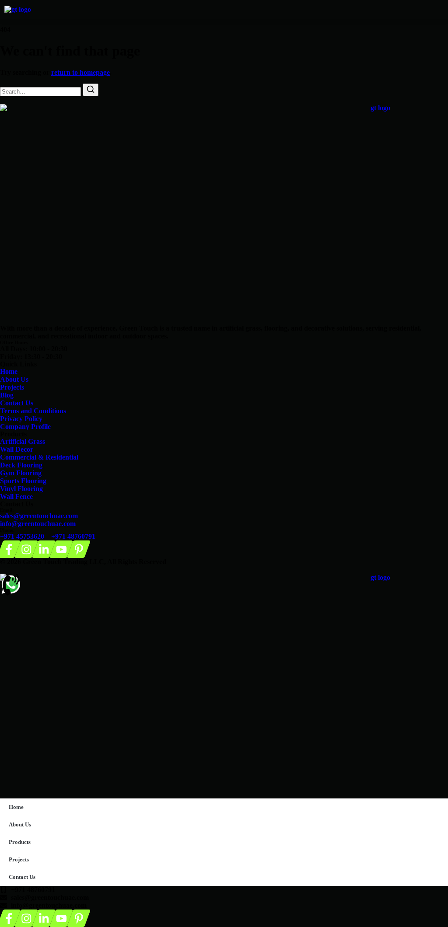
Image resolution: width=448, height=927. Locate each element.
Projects (19, 859)
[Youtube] (61, 549)
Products (20, 842)
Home (16, 807)
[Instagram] (26, 549)
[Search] (90, 90)
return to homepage (80, 72)
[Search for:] (41, 91)
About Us (20, 824)
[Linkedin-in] (44, 549)
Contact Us (22, 877)
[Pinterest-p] (79, 549)
